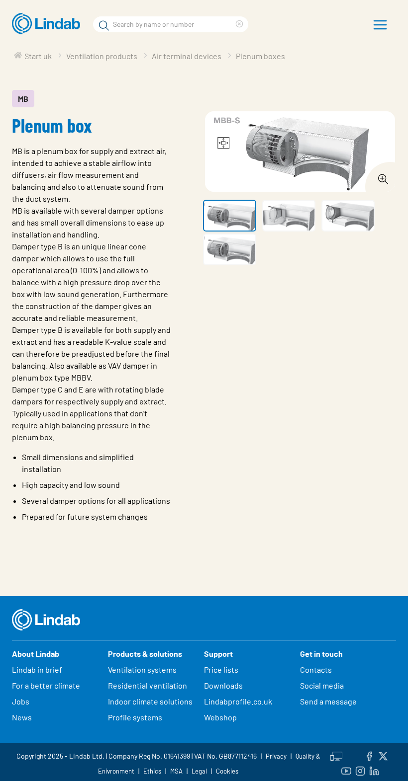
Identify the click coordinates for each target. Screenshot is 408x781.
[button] (229, 216)
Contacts (316, 669)
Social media (322, 685)
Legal (199, 771)
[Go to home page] (48, 24)
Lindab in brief (37, 669)
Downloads (223, 685)
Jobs (20, 701)
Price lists (221, 669)
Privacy (276, 756)
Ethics (152, 771)
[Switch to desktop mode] (336, 754)
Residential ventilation (147, 685)
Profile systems (135, 717)
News (22, 717)
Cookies (227, 771)
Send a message (328, 701)
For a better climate (46, 685)
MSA (176, 771)
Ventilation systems (142, 669)
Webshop (220, 717)
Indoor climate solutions (150, 701)
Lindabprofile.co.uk (238, 701)
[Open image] (380, 176)
